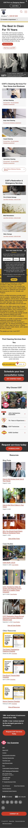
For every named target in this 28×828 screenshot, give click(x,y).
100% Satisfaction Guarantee (14, 413)
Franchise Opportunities (8, 758)
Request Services (7, 44)
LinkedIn (20, 802)
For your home (6, 102)
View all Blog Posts (14, 539)
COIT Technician (13, 426)
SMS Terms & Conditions (7, 823)
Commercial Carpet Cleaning (9, 791)
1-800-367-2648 (6, 777)
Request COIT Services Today (14, 733)
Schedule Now (14, 448)
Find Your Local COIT (9, 48)
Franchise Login (6, 760)
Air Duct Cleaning (6, 788)
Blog (3, 766)
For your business (15, 102)
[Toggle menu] (25, 12)
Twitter (11, 802)
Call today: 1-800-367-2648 (15, 199)
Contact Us (14, 814)
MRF (3, 747)
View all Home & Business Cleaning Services (12, 169)
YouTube (3, 808)
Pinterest (16, 802)
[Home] (3, 12)
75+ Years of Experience (16, 420)
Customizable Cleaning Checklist (10, 768)
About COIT (5, 750)
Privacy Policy (11, 821)
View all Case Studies (14, 625)
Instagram (7, 802)
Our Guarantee (13, 742)
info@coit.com (5, 779)
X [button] (26, 1)
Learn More (15, 6)
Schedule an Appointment (9, 19)
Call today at (9, 16)
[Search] (21, 11)
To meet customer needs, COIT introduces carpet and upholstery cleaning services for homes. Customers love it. (15, 76)
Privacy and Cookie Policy (20, 821)
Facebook (3, 802)
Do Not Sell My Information (8, 755)
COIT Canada (9, 796)
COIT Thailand (22, 796)
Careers (4, 753)
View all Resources (14, 707)
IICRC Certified (13, 432)
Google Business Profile (10, 782)
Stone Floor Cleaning (19, 786)
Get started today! (14, 379)
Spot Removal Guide (7, 763)
